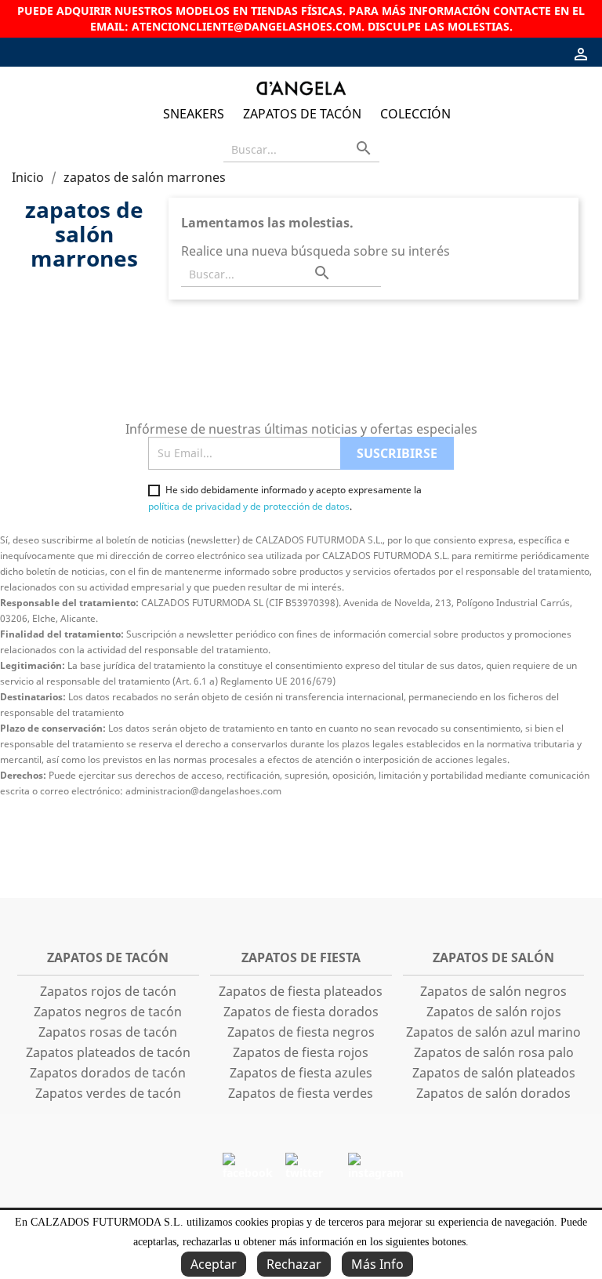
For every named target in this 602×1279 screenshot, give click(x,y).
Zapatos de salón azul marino (493, 1032)
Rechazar (294, 1264)
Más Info (377, 1264)
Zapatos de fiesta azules (301, 1072)
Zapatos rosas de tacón (107, 1032)
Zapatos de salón (493, 957)
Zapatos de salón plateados (493, 1072)
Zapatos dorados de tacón (108, 1072)
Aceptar (213, 1264)
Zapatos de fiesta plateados (301, 991)
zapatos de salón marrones (84, 234)
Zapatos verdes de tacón (108, 1093)
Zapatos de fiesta (301, 957)
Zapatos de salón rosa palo (494, 1052)
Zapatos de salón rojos (493, 1011)
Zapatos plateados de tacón (108, 1052)
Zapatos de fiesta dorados (301, 1011)
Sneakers (193, 113)
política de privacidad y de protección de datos (249, 506)
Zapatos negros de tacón (108, 1011)
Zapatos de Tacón (302, 113)
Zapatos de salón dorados (493, 1093)
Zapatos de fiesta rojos (300, 1052)
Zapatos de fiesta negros (301, 1032)
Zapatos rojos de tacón (108, 991)
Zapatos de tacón (108, 957)
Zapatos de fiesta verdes (300, 1093)
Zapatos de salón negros (493, 991)
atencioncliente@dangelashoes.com (246, 26)
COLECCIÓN (415, 113)
